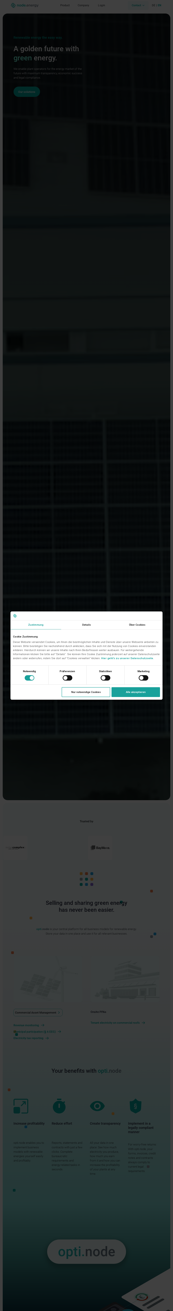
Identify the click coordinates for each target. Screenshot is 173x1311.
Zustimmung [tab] (35, 624)
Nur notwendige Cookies (86, 692)
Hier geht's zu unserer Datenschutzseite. (127, 658)
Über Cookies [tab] (137, 624)
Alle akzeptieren (136, 692)
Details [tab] (86, 624)
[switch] (67, 678)
